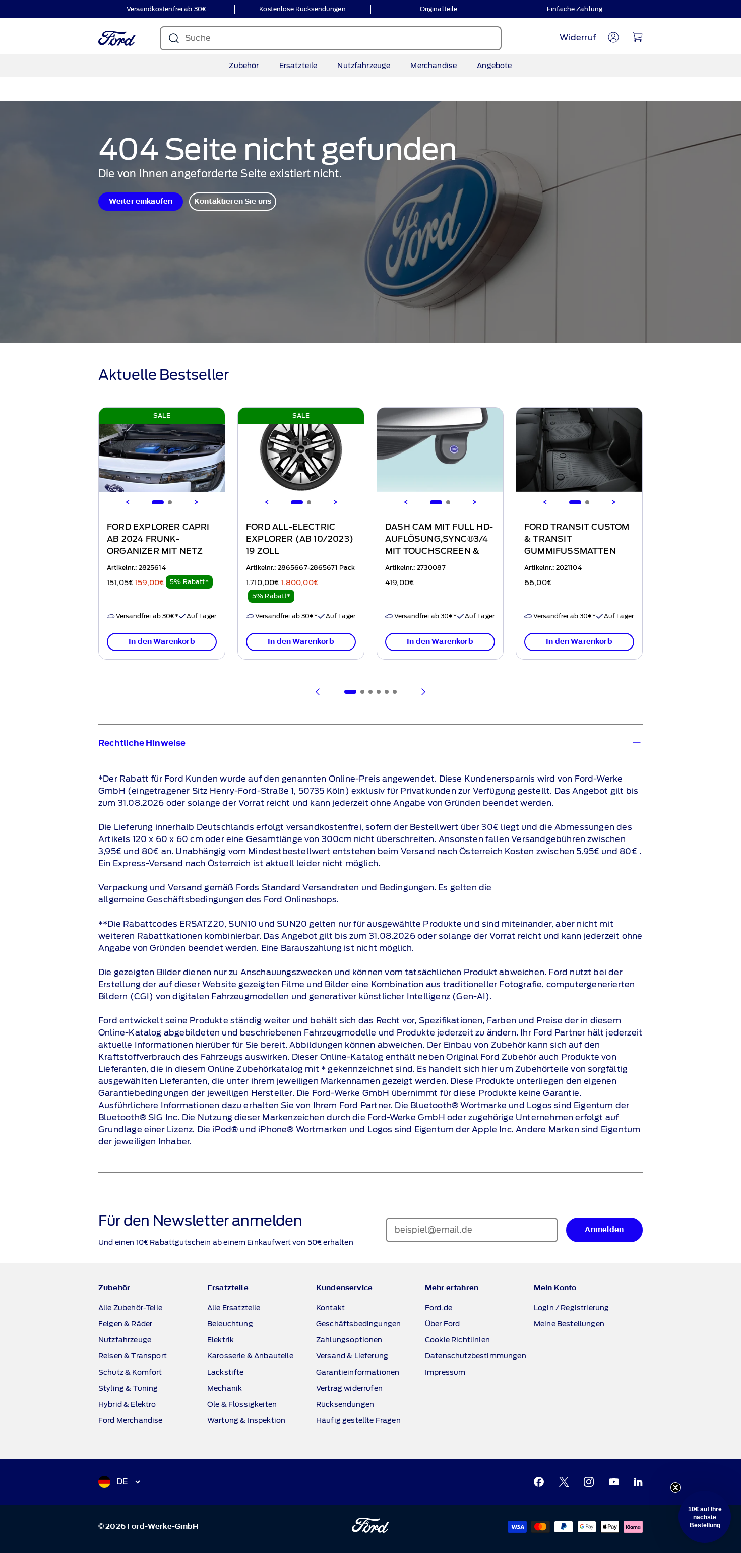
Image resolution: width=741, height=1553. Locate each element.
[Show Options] (544, 799)
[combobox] (465, 799)
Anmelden (468, 827)
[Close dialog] (558, 635)
